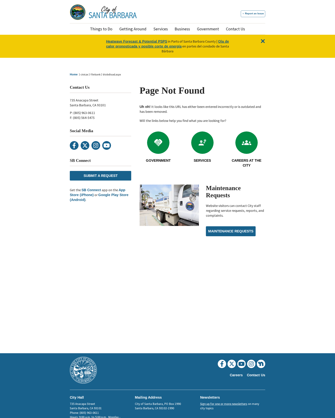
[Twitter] (85, 145)
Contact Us (235, 29)
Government (208, 29)
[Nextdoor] (261, 364)
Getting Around (132, 29)
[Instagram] (95, 145)
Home (74, 74)
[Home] (113, 12)
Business (182, 29)
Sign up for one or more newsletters (223, 404)
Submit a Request (101, 176)
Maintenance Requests (230, 231)
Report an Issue (254, 13)
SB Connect (91, 190)
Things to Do (101, 29)
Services (160, 29)
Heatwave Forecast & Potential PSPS (136, 41)
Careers (236, 375)
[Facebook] (74, 145)
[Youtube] (106, 145)
